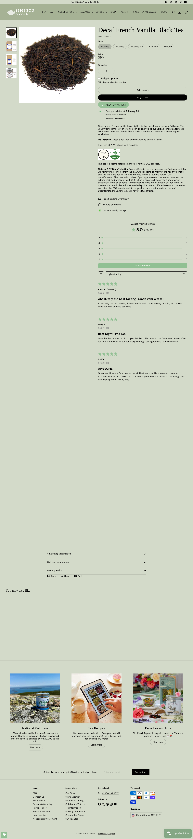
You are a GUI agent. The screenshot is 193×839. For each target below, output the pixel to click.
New (43, 12)
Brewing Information (75, 811)
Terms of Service (41, 811)
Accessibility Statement (45, 818)
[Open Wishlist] (4, 835)
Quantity (102, 65)
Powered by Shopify (106, 833)
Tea (51, 12)
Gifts (125, 12)
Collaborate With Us (75, 804)
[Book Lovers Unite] (158, 698)
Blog (164, 12)
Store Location (72, 796)
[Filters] (101, 274)
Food (113, 12)
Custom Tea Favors (74, 815)
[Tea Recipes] (96, 698)
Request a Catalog (74, 800)
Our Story (70, 793)
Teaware (85, 12)
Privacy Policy (40, 807)
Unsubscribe (39, 815)
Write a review (142, 265)
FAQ (35, 793)
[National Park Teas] (35, 698)
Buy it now (142, 97)
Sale (136, 12)
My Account (39, 800)
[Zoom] (57, 65)
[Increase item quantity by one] (112, 71)
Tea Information (73, 807)
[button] (142, 237)
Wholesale (149, 12)
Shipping (102, 82)
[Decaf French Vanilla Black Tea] (21, 621)
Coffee (100, 12)
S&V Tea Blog (71, 818)
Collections (66, 12)
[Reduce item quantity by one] (101, 71)
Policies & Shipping (42, 804)
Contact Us (38, 796)
